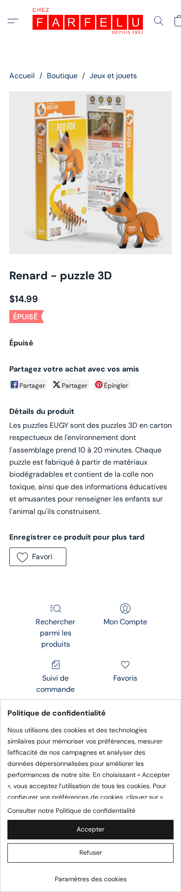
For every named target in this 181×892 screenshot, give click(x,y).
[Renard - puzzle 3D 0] (90, 172)
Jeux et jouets (113, 76)
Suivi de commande (55, 683)
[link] (90, 875)
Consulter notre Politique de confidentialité (71, 810)
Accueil (22, 76)
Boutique (62, 76)
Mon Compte (125, 622)
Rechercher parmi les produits (55, 633)
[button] (90, 21)
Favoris (125, 678)
